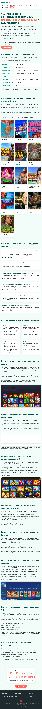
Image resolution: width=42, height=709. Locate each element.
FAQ (16, 696)
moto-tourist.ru (21, 706)
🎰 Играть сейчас (7, 47)
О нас (16, 695)
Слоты (30, 695)
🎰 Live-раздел (5, 5)
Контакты (17, 697)
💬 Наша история (35, 5)
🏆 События (28, 5)
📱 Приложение (5, 7)
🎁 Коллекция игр (13, 5)
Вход (12, 7)
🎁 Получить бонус (21, 686)
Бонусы (30, 696)
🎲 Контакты (21, 5)
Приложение (31, 697)
